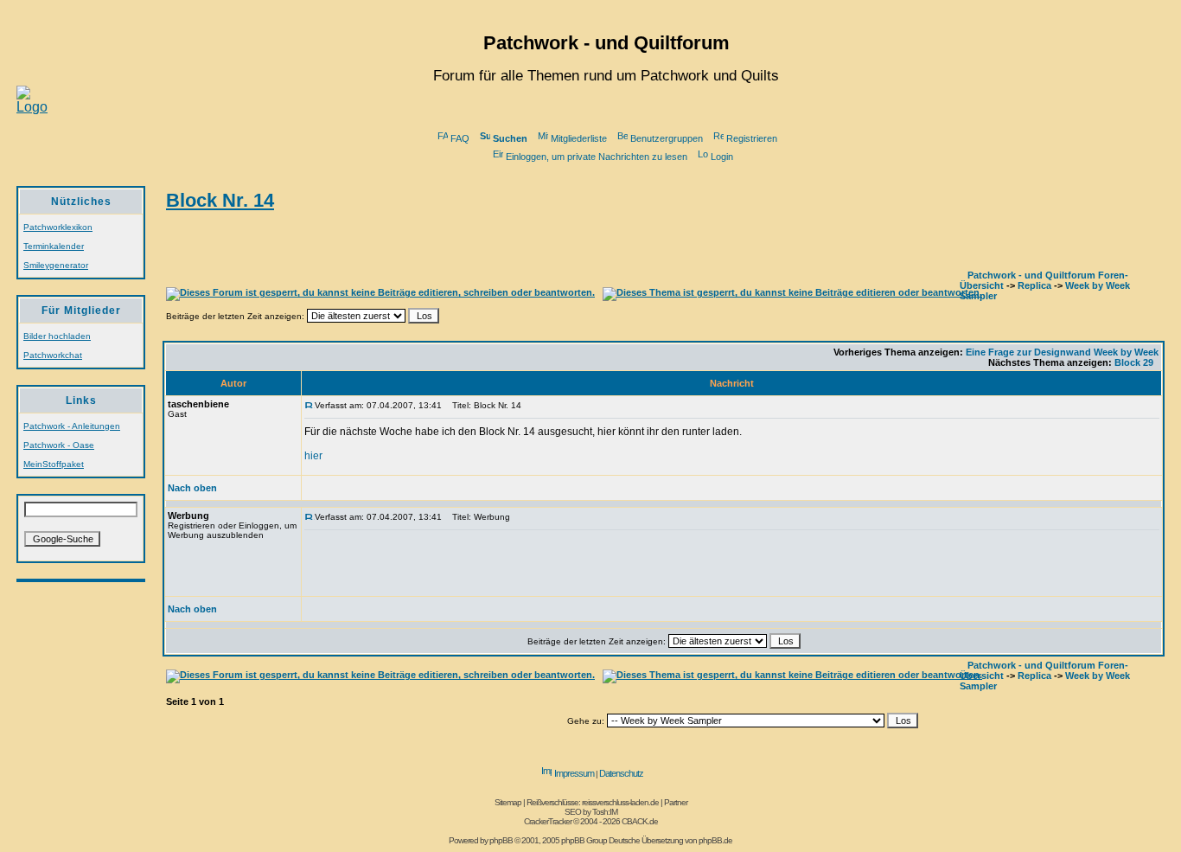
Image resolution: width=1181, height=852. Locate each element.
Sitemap (508, 802)
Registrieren (751, 138)
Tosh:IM (604, 812)
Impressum (574, 773)
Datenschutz (621, 773)
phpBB (501, 840)
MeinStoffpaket (53, 464)
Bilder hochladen (57, 336)
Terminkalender (53, 246)
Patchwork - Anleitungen (71, 426)
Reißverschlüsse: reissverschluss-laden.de (593, 802)
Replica (1034, 285)
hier (313, 456)
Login (722, 156)
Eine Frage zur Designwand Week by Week (1062, 352)
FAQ (459, 138)
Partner (675, 802)
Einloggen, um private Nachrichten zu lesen (596, 156)
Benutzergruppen (666, 138)
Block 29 (1133, 362)
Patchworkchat (52, 355)
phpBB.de (715, 840)
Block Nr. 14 (220, 200)
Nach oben (192, 488)
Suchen (510, 138)
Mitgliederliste (579, 138)
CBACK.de (640, 821)
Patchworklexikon (58, 227)
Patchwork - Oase (58, 445)
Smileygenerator (55, 265)
